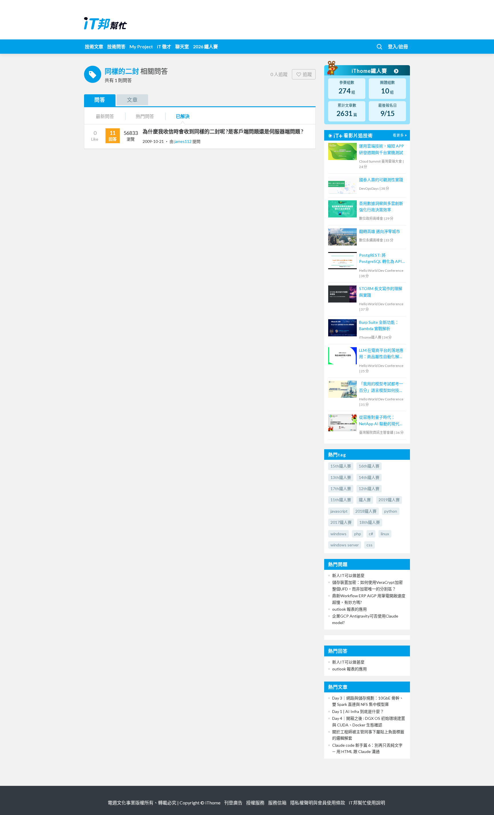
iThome (212, 802)
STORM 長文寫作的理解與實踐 (380, 291)
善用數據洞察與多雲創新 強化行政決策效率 (381, 206)
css (369, 544)
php (357, 533)
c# (371, 533)
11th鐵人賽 (340, 499)
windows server (344, 544)
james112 (183, 141)
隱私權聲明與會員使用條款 (317, 802)
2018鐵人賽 (366, 511)
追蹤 (307, 74)
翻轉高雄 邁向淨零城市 (379, 231)
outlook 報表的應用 (349, 609)
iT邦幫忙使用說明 (367, 802)
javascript (339, 511)
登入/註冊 (398, 46)
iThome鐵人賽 (370, 71)
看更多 (398, 135)
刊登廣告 (233, 802)
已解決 (183, 116)
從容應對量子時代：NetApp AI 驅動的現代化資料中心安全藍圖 (381, 421)
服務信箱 (277, 802)
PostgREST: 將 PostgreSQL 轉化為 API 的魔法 (380, 259)
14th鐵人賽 (369, 477)
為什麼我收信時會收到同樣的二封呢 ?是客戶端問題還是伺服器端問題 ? (223, 131)
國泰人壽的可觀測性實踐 (381, 179)
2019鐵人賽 (389, 499)
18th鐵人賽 (369, 522)
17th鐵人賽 (340, 488)
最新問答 (105, 116)
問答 (99, 100)
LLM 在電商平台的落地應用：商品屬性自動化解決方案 (381, 354)
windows (338, 533)
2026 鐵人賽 (205, 46)
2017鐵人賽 (341, 522)
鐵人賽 (365, 499)
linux (385, 533)
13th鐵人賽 (340, 477)
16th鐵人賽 (369, 466)
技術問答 (116, 46)
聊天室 (182, 46)
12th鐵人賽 (369, 488)
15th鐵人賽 (340, 466)
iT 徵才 (164, 46)
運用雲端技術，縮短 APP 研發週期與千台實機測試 (381, 149)
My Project (141, 46)
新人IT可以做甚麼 (348, 575)
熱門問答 (145, 116)
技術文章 (94, 46)
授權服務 (255, 802)
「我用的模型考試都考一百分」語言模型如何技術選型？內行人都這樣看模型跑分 (381, 387)
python (390, 511)
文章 (132, 100)
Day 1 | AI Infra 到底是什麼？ (358, 711)
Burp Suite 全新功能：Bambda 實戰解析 (379, 325)
